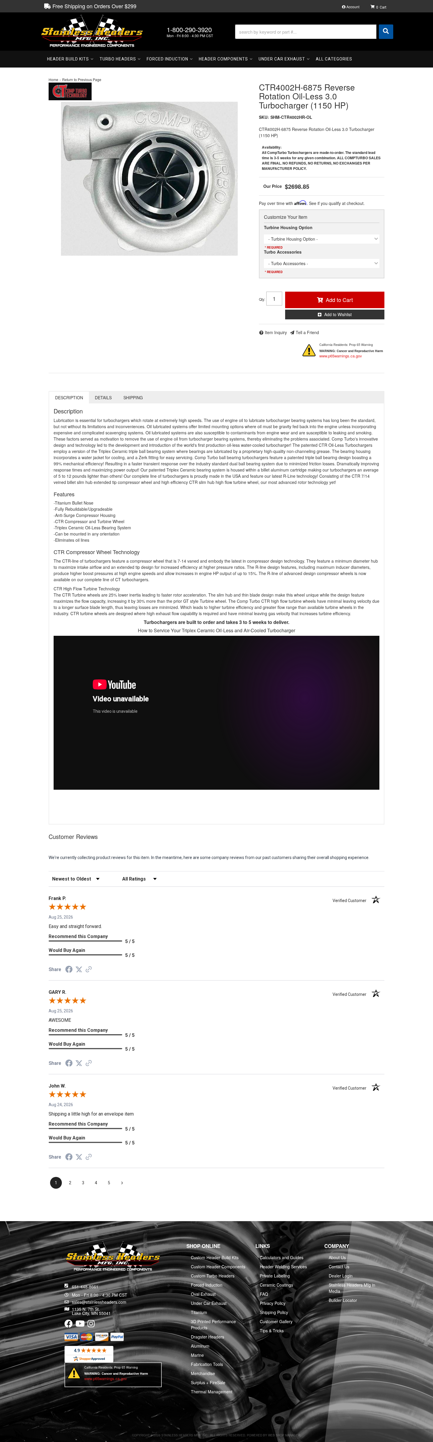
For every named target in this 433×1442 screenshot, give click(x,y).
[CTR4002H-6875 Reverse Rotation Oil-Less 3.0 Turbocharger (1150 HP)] (149, 179)
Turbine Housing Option (288, 227)
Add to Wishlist (338, 314)
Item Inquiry (276, 332)
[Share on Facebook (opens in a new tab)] (68, 970)
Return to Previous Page (81, 79)
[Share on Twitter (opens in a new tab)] (78, 969)
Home (53, 79)
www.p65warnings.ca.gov (340, 356)
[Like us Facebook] (69, 1325)
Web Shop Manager (284, 1435)
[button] (314, 31)
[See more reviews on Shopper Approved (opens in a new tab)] (88, 970)
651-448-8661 (85, 1287)
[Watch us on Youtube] (80, 1325)
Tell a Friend (307, 332)
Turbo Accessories (283, 252)
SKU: (264, 117)
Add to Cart (339, 299)
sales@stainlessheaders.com (99, 1302)
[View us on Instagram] (91, 1325)
